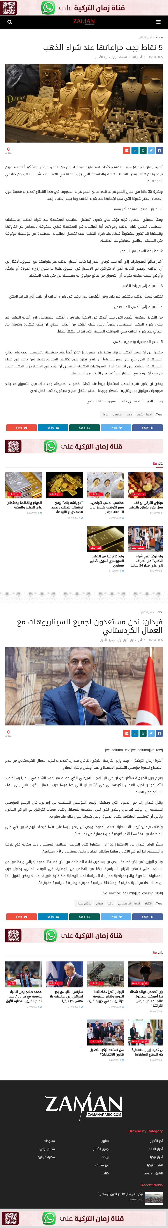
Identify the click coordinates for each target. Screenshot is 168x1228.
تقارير (105, 1141)
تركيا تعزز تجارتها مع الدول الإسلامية (120, 1194)
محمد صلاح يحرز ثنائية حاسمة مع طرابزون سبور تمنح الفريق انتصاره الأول (24, 996)
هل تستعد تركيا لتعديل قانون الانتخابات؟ (107, 1052)
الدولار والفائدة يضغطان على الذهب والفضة (24, 505)
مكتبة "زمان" (46, 1157)
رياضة (12, 983)
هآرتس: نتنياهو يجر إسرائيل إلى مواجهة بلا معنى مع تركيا (66, 996)
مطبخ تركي (47, 1149)
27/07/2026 (156, 571)
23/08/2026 (156, 1060)
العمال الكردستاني (129, 903)
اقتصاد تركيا (119, 57)
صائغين (117, 414)
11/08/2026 (115, 518)
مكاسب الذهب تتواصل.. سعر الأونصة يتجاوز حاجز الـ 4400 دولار (106, 507)
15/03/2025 (156, 57)
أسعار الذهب (144, 414)
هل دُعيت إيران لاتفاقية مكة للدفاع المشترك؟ (148, 1052)
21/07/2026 (115, 571)
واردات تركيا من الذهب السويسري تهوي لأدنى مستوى (107, 560)
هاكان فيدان (84, 903)
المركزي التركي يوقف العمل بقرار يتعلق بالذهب (147, 505)
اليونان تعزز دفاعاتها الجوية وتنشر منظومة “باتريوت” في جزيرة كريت (106, 996)
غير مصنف (102, 1165)
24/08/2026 (156, 1011)
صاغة (105, 414)
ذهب (129, 414)
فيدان (99, 903)
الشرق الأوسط (139, 983)
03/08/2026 (33, 513)
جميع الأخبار (103, 57)
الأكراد (148, 903)
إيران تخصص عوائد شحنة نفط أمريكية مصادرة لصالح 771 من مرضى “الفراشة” (147, 999)
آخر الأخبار (146, 612)
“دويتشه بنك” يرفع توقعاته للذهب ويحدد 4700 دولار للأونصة (67, 507)
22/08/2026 (156, 513)
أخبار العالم (145, 37)
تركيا (110, 903)
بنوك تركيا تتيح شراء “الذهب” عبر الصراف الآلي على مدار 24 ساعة (148, 560)
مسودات (49, 1141)
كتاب (106, 1173)
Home (159, 37)
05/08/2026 (74, 518)
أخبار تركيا (96, 548)
